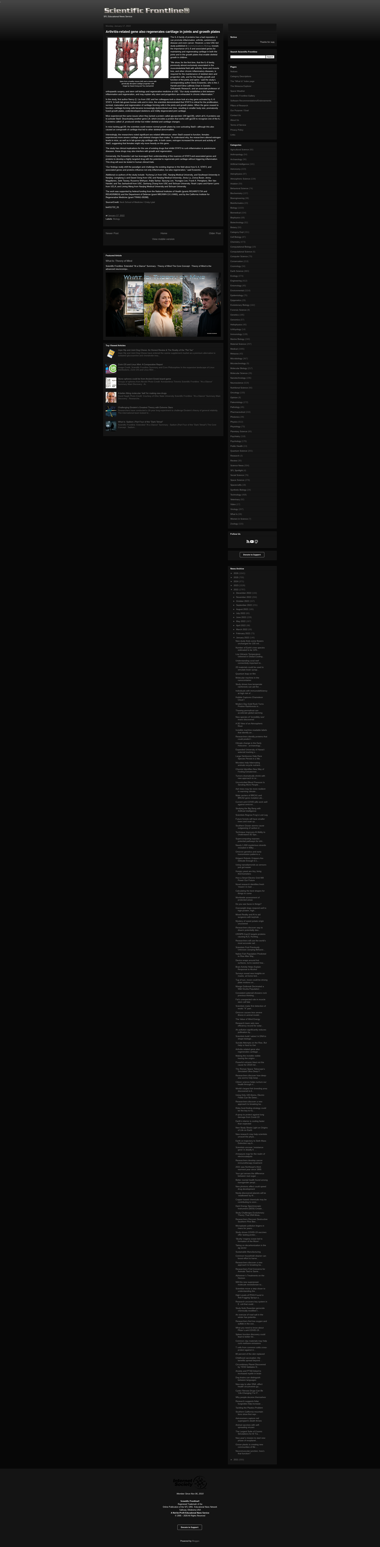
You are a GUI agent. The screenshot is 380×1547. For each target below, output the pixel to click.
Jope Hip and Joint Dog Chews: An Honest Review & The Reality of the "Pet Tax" (155, 350)
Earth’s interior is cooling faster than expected (250, 1122)
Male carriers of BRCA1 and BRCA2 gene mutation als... (250, 796)
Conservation (236, 261)
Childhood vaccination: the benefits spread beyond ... (249, 1359)
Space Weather (237, 91)
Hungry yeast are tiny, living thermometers (248, 872)
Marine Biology (237, 339)
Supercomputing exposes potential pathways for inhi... (250, 839)
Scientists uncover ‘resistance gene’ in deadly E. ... (249, 1148)
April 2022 (241, 625)
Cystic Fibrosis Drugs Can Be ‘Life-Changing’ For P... (249, 1391)
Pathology (235, 407)
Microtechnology (238, 363)
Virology (234, 509)
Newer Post (112, 233)
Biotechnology (237, 222)
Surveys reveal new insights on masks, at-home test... (250, 974)
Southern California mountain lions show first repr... (249, 1413)
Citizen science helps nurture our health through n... (251, 1083)
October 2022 (243, 601)
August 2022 (242, 609)
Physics (234, 422)
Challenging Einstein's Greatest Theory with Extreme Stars (145, 407)
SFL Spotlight (236, 470)
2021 (236, 1459)
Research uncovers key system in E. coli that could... (251, 1302)
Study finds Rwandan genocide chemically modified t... (250, 1309)
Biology (116, 219)
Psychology (235, 441)
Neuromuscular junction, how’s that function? (250, 1452)
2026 (236, 573)
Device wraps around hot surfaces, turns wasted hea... (250, 961)
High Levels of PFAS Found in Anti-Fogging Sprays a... (250, 1296)
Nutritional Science (239, 387)
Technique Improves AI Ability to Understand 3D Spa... (250, 833)
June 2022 (241, 617)
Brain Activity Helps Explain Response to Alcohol (248, 968)
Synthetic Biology (238, 490)
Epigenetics (235, 300)
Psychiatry (235, 436)
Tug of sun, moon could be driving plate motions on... (251, 981)
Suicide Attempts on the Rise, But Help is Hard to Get (251, 1044)
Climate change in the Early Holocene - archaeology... (249, 744)
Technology (235, 494)
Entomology (236, 285)
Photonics (235, 417)
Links (232, 135)
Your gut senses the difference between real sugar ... (250, 1174)
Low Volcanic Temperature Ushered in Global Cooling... (250, 655)
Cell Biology (235, 237)
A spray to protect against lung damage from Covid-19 (250, 1115)
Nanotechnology (238, 378)
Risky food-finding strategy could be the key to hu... (251, 1109)
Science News (237, 465)
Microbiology (236, 358)
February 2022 (243, 633)
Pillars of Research (239, 105)
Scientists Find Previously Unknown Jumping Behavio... (250, 948)
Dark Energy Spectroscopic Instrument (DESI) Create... (249, 1207)
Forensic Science (238, 310)
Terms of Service (238, 125)
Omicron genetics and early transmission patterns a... (249, 852)
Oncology (234, 392)
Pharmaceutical (237, 412)
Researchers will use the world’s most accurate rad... (251, 941)
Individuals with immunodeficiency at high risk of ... (251, 692)
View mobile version (163, 239)
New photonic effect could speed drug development (251, 1187)
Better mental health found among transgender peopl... (252, 1181)
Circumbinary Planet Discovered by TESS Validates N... (251, 1365)
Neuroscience (236, 383)
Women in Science (239, 519)
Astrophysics (236, 174)
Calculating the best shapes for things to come (250, 892)
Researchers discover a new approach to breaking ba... (249, 1102)
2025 (236, 577)
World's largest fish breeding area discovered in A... (251, 1089)
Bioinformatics (237, 203)
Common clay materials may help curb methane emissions (251, 1342)
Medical (234, 349)
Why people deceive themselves (251, 1397)
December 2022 (244, 593)
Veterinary (235, 499)
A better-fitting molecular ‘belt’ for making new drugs (142, 393)
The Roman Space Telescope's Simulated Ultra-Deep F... (250, 1070)
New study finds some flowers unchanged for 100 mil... (249, 642)
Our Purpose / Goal (239, 110)
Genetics (234, 315)
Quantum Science (238, 451)
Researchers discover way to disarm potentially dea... (249, 928)
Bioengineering (237, 198)
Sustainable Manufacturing (248, 1252)
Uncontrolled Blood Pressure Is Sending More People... (250, 783)
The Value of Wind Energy (248, 1019)
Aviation (234, 183)
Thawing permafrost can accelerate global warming (249, 711)
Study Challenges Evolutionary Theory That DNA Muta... (250, 1213)
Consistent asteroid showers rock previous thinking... (251, 994)
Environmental (237, 290)
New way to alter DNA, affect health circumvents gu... (249, 1385)
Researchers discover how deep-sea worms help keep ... (251, 1076)
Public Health (236, 446)
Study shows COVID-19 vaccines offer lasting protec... (251, 1233)
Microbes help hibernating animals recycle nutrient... (249, 763)
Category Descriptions (240, 76)
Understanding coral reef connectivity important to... (249, 661)
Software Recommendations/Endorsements (250, 100)
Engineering (236, 280)
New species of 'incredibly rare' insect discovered (250, 718)
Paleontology (236, 402)
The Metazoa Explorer (240, 86)
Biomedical (235, 212)
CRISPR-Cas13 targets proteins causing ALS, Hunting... (250, 935)
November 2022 (244, 597)
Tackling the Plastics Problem (249, 1408)
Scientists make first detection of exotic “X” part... (251, 1007)
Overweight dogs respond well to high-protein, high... (251, 909)
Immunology (236, 334)
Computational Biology (240, 247)
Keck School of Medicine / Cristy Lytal (137, 202)
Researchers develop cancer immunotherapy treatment (249, 1161)
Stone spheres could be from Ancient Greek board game (144, 379)
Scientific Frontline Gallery (242, 96)
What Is (234, 514)
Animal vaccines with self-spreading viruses (248, 1426)
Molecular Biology (238, 368)
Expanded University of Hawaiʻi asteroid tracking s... (250, 750)
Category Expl (237, 232)
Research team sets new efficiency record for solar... (249, 1024)
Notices (233, 71)
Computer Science (239, 256)
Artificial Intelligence (239, 164)
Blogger (195, 1541)
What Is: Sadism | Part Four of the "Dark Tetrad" (140, 422)
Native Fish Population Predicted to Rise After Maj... (251, 955)
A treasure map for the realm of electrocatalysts (250, 1155)
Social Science (237, 475)
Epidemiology (236, 295)
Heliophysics (236, 324)
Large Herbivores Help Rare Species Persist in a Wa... (249, 757)
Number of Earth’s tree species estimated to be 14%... (250, 648)
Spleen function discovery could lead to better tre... (250, 1335)
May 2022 (241, 621)
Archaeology (236, 159)
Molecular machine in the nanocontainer (247, 679)
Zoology (234, 524)
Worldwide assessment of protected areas (248, 898)
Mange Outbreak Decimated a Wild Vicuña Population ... (250, 987)
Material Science (238, 344)
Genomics (235, 319)
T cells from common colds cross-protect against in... (251, 1348)
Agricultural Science (239, 149)
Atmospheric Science (240, 179)
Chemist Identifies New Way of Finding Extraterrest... (250, 770)
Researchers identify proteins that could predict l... (251, 737)
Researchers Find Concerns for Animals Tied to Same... (250, 1270)
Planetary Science (238, 431)
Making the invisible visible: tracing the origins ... (248, 1057)
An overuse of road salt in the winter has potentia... (249, 1315)
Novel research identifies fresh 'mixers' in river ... (250, 885)
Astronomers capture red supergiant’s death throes (249, 1419)
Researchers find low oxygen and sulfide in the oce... (251, 1322)
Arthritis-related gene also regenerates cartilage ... (248, 1050)
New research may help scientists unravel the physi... (251, 1135)
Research (234, 456)
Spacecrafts (236, 485)
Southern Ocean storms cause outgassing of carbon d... (250, 826)
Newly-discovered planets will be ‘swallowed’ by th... (251, 1194)
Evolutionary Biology (239, 305)
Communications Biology (199, 46)
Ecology (234, 276)
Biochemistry (236, 193)
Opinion (234, 397)
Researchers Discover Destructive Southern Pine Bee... (251, 1220)
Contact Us (235, 115)
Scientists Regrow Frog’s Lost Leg (252, 815)
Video (233, 504)
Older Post (215, 233)
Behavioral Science (239, 188)
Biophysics (235, 217)
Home (164, 233)
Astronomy (235, 169)
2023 (236, 585)
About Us (234, 120)
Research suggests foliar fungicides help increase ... (249, 1402)
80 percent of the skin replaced (250, 1354)
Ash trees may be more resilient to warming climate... (250, 790)
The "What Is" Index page (242, 81)
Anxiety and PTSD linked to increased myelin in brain (248, 1372)
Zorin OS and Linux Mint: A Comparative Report (140, 364)
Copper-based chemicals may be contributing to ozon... (251, 1200)
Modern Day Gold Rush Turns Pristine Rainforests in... (250, 705)
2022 (236, 589)
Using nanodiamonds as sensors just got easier (251, 866)
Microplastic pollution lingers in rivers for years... (250, 1227)
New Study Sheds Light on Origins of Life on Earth (252, 1128)
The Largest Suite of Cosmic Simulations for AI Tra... (249, 1432)
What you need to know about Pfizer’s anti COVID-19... (250, 1328)
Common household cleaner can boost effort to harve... (251, 1257)
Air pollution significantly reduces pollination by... (251, 1030)
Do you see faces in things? (249, 904)
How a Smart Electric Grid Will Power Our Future (250, 879)
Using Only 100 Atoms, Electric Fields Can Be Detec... (250, 1096)
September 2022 (244, 605)
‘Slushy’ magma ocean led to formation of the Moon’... (249, 1240)
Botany (233, 227)
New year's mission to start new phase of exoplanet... (250, 1439)
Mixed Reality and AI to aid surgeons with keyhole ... (248, 915)
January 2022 (243, 637)
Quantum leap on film (246, 674)
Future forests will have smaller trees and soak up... (250, 820)
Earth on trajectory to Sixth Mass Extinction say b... (251, 1142)
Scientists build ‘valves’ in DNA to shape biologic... (251, 1037)
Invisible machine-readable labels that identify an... (251, 731)
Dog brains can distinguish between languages (248, 1378)
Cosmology (235, 266)
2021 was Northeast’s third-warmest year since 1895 (248, 1168)
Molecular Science (239, 373)
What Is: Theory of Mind (119, 260)
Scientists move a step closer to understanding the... (250, 1289)
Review (233, 460)
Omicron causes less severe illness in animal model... (249, 1013)
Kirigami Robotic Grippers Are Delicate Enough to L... (249, 859)
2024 (236, 581)
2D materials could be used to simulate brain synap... (250, 668)
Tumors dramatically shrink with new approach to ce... (250, 777)
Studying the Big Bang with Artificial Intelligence (248, 809)
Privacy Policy (236, 130)
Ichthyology (235, 329)
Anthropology (236, 154)
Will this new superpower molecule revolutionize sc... (249, 1283)
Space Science (237, 480)
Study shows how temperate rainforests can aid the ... (249, 685)
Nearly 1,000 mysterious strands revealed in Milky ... (251, 846)
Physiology (235, 426)
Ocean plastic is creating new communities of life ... (249, 1445)
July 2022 (241, 613)
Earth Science (236, 271)
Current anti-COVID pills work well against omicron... (251, 803)
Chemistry (235, 242)
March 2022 (242, 629)
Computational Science (241, 251)
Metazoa (234, 353)
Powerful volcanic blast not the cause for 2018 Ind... (250, 1063)
